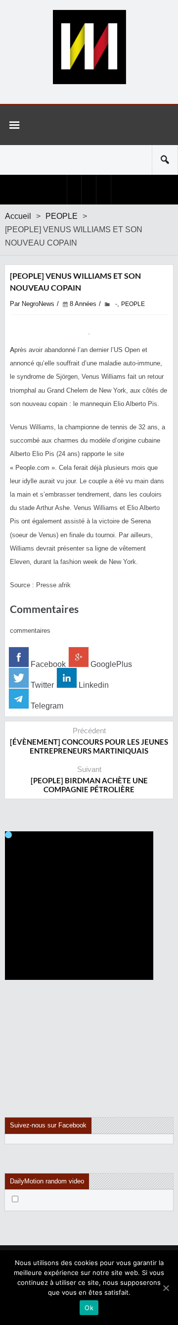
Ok (89, 1308)
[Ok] (166, 1288)
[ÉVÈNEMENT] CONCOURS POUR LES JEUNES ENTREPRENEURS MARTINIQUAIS (89, 746)
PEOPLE (61, 216)
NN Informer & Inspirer (89, 47)
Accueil (18, 216)
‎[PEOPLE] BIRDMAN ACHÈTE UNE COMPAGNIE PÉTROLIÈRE (89, 785)
